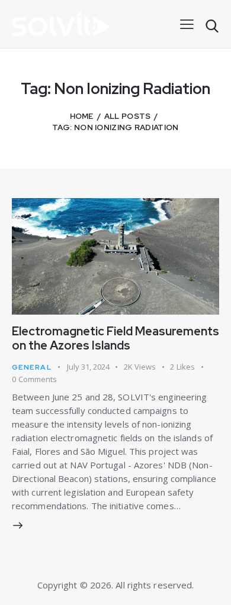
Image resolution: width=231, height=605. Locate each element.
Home (82, 116)
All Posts (127, 116)
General (32, 367)
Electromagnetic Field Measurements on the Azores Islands (115, 338)
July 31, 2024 (88, 366)
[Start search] (211, 26)
